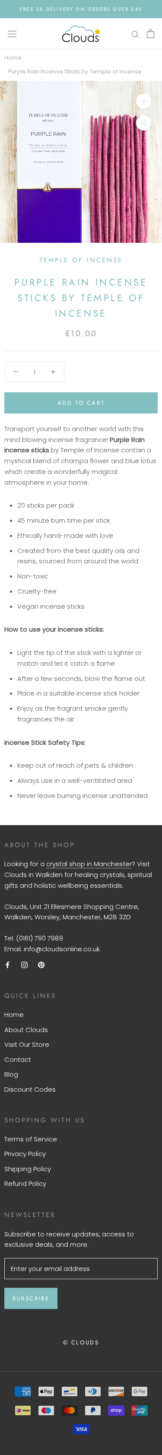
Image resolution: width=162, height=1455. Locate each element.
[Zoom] (143, 101)
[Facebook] (7, 964)
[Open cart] (150, 33)
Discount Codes (30, 1089)
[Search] (135, 33)
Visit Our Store (26, 1044)
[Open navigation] (12, 33)
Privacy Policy (25, 1153)
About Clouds (26, 1029)
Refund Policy (25, 1183)
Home (13, 57)
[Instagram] (24, 964)
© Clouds (81, 1342)
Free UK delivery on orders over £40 (81, 9)
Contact (17, 1059)
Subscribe (31, 1298)
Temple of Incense (81, 260)
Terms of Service (30, 1139)
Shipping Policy (27, 1168)
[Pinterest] (41, 964)
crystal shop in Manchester (89, 863)
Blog (11, 1074)
